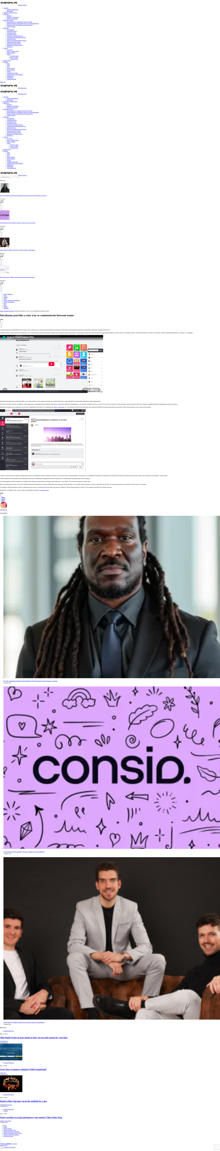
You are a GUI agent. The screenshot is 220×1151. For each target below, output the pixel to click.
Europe (9, 71)
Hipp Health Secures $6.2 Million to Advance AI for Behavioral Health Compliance (17, 277)
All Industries (10, 29)
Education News (11, 39)
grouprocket (61, 407)
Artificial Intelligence (12, 9)
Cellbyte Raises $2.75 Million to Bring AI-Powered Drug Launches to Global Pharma (17, 250)
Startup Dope (3, 1145)
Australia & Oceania (12, 73)
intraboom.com (44, 490)
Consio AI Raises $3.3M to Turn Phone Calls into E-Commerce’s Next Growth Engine (17, 222)
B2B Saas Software (12, 19)
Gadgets (5, 1111)
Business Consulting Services (15, 36)
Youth (5, 299)
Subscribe (2, 82)
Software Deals (11, 26)
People (5, 1127)
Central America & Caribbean (15, 74)
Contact (5, 48)
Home (1, 311)
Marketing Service (8, 20)
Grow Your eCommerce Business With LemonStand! (23, 1069)
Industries (6, 28)
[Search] (0, 177)
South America (11, 70)
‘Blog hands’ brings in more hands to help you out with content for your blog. (34, 1037)
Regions (5, 62)
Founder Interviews (9, 311)
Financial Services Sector (14, 42)
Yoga (4, 303)
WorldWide (10, 77)
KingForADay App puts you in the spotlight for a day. (23, 1101)
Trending (5, 8)
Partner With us (11, 53)
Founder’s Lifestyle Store (10, 12)
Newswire (9, 50)
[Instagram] (0, 1142)
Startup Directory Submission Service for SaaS (19, 22)
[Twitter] (0, 1140)
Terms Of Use (14, 59)
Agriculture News (12, 34)
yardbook (6, 308)
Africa (8, 65)
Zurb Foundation (8, 294)
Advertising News (12, 31)
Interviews (6, 14)
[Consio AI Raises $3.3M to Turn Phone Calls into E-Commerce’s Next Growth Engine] (111, 848)
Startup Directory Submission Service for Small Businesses (23, 23)
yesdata (5, 306)
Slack (55, 407)
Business (9, 15)
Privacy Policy (14, 57)
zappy (5, 295)
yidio (4, 305)
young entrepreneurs (9, 302)
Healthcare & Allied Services (15, 45)
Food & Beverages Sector (14, 43)
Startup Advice (7, 1128)
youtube (5, 297)
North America (11, 68)
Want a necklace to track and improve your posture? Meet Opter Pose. (31, 1117)
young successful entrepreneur (11, 300)
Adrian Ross (3, 510)
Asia (8, 67)
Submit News (7, 60)
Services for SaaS (8, 1136)
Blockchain (10, 11)
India (8, 63)
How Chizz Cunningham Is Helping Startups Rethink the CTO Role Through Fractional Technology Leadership (23, 195)
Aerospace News (11, 33)
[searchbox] (10, 177)
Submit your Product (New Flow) (12, 1133)
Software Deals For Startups (11, 1134)
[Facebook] (0, 1139)
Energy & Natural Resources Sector (16, 40)
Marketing (9, 46)
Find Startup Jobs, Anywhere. (11, 1131)
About (8, 54)
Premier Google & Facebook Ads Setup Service (20, 25)
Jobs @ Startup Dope (12, 51)
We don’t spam (14, 56)
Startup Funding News (9, 1130)
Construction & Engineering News (16, 37)
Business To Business (13, 17)
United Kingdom (11, 79)
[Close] (18, 177)
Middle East (10, 76)
